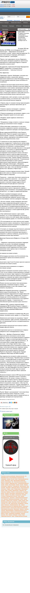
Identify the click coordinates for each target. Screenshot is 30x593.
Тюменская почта (13, 483)
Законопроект (15, 490)
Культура (3, 514)
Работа (3, 483)
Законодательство (20, 476)
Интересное (4, 486)
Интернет (3, 500)
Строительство (18, 491)
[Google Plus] (16, 403)
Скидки (25, 499)
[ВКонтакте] (10, 403)
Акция (16, 479)
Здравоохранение (14, 504)
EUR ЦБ (2, 6)
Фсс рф (12, 479)
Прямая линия (17, 489)
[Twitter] (11, 403)
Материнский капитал (23, 479)
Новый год (9, 486)
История (1, 18)
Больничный (18, 494)
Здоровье (24, 494)
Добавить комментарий (7, 411)
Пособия (7, 493)
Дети (7, 514)
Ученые (20, 514)
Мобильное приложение (14, 499)
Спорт (21, 499)
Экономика (8, 487)
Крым (23, 514)
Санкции (9, 479)
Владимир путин (5, 477)
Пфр (9, 503)
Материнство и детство (11, 496)
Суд (2, 499)
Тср (7, 503)
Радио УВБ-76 (9, 438)
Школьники (7, 480)
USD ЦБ (2, 4)
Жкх (19, 504)
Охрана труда (9, 500)
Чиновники (3, 479)
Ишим (9, 501)
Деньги (2, 480)
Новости (1, 17)
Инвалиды (21, 490)
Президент (12, 497)
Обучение (15, 514)
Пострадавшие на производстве (16, 477)
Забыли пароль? (16, 20)
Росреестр (6, 504)
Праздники (14, 501)
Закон (13, 516)
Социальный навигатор (23, 483)
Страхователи (16, 486)
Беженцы (22, 509)
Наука (6, 513)
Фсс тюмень (12, 494)
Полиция (23, 513)
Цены (12, 489)
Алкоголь (26, 509)
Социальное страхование (14, 513)
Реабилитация (4, 501)
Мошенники (16, 509)
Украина (26, 484)
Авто (27, 500)
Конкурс (18, 484)
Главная (1, 16)
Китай (18, 501)
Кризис (22, 496)
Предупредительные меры (20, 481)
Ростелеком (12, 493)
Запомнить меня (26, 20)
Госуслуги (3, 503)
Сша (28, 486)
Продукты (15, 500)
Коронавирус (8, 481)
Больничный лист (5, 497)
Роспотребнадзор (25, 487)
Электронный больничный (21, 497)
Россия (2, 490)
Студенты (3, 496)
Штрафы (3, 487)
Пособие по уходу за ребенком (8, 476)
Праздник (6, 499)
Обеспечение (23, 501)
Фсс (12, 481)
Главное (23, 504)
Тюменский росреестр (6, 516)
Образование (24, 489)
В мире (6, 484)
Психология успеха (19, 493)
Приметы (8, 491)
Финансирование (10, 510)
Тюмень (8, 489)
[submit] (29, 29)
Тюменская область (15, 487)
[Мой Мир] (15, 403)
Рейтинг (13, 491)
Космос (2, 484)
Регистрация (9, 20)
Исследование (12, 484)
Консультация (23, 486)
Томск (6, 490)
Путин (19, 496)
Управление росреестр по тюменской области (11, 506)
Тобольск (3, 510)
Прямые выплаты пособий (21, 516)
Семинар (7, 494)
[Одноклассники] (13, 403)
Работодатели (14, 503)
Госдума (10, 490)
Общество (3, 491)
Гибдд (11, 480)
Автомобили (21, 503)
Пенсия (23, 500)
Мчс (25, 490)
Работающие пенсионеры (7, 509)
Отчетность (3, 489)
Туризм (19, 500)
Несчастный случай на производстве (18, 507)
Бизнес (21, 484)
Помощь (7, 483)
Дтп (25, 476)
